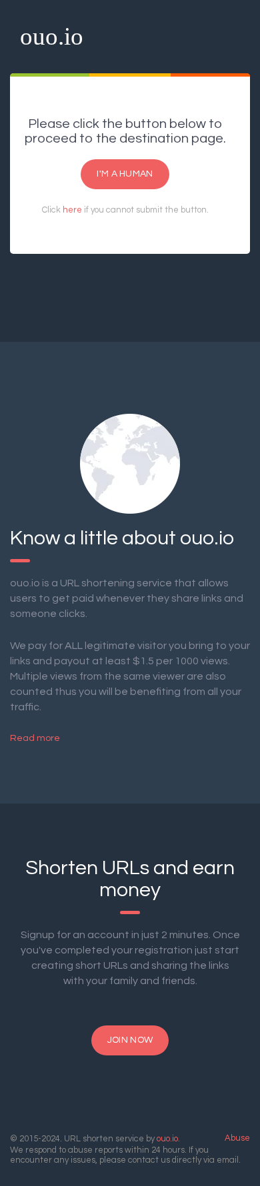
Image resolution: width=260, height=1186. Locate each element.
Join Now (130, 1040)
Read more (35, 738)
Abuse (237, 1138)
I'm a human (125, 174)
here (72, 210)
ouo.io (51, 36)
